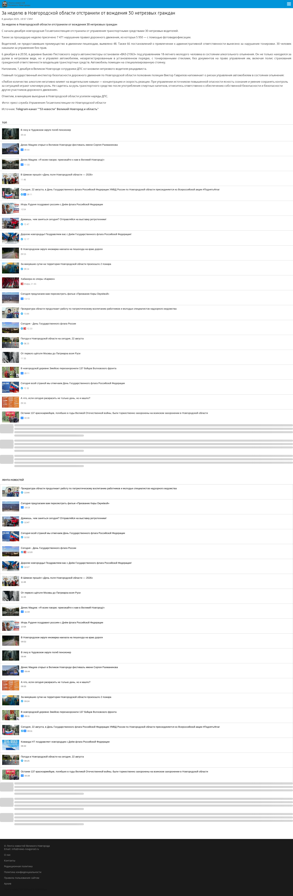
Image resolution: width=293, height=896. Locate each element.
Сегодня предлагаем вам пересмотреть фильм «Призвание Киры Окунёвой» (65, 293)
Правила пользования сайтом (21, 877)
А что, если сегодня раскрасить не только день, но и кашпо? (55, 398)
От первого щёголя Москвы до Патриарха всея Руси (50, 353)
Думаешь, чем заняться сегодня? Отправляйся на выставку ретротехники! (63, 219)
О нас (7, 854)
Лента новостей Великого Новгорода (25, 889)
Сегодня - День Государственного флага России (48, 323)
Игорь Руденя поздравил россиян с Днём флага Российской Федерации (62, 204)
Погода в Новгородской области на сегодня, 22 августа (52, 338)
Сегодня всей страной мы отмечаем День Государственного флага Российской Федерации (73, 383)
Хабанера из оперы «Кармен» (38, 279)
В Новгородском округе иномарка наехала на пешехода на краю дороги (62, 249)
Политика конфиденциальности (22, 872)
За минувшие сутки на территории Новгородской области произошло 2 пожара (66, 264)
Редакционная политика (18, 866)
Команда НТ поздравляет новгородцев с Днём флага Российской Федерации (65, 741)
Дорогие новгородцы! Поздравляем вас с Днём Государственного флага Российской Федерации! (76, 234)
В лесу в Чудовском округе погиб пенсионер (46, 130)
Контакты (9, 860)
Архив (7, 883)
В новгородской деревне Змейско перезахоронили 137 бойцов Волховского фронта (68, 368)
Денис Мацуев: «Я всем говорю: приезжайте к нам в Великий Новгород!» (62, 159)
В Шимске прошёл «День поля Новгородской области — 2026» (57, 174)
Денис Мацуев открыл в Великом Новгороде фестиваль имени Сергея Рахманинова (69, 144)
